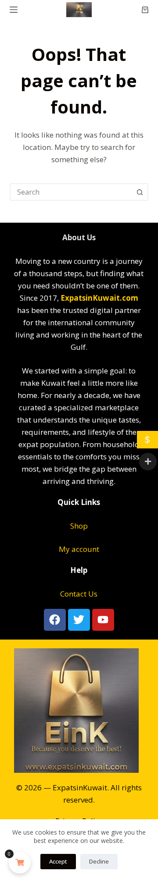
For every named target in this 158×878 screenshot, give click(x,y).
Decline (99, 861)
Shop (79, 526)
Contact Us (78, 594)
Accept (58, 861)
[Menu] (14, 10)
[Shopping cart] (145, 10)
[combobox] (71, 192)
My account (79, 549)
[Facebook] (55, 620)
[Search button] (139, 192)
